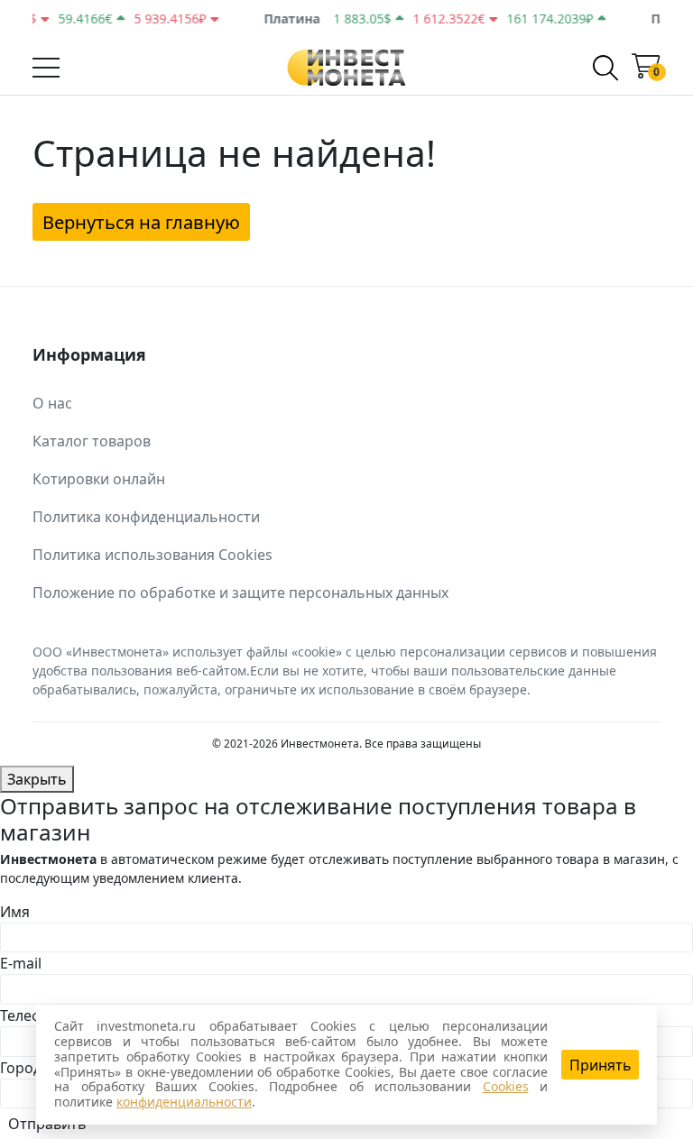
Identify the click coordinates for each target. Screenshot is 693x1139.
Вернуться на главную (141, 221)
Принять (600, 1065)
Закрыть (37, 779)
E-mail (21, 963)
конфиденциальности (184, 1101)
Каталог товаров (91, 441)
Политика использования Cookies (152, 555)
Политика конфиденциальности (146, 517)
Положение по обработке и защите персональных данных (240, 592)
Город (21, 1068)
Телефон (30, 1015)
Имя (15, 912)
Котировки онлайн (98, 479)
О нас (52, 403)
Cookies (506, 1086)
